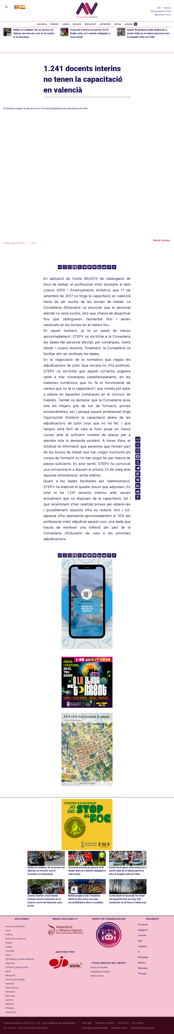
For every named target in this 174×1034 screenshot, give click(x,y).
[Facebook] (75, 267)
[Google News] (60, 267)
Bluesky (142, 963)
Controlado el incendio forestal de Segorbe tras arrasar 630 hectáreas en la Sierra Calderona (127, 899)
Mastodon (143, 968)
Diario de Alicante (99, 967)
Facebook (143, 924)
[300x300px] (87, 707)
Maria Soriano (161, 240)
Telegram (142, 946)
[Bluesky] (94, 267)
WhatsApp (143, 957)
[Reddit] (104, 267)
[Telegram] (84, 267)
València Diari (96, 975)
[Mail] (135, 941)
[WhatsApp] (135, 957)
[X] (79, 267)
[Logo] (87, 11)
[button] (6, 7)
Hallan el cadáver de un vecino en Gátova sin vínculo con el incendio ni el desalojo (33, 33)
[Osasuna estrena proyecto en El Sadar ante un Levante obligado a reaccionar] (64, 32)
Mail (140, 941)
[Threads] (135, 973)
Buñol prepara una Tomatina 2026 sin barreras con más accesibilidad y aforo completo (85, 899)
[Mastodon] (89, 267)
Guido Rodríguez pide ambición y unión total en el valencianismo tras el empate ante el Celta (148, 33)
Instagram (143, 930)
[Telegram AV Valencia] (87, 651)
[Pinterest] (109, 267)
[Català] (17, 6)
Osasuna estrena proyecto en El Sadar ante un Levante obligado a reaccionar (90, 33)
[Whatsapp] (65, 267)
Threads (142, 973)
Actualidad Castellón (100, 971)
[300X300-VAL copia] (87, 824)
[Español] (23, 6)
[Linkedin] (99, 267)
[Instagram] (70, 267)
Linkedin (142, 935)
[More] (114, 267)
